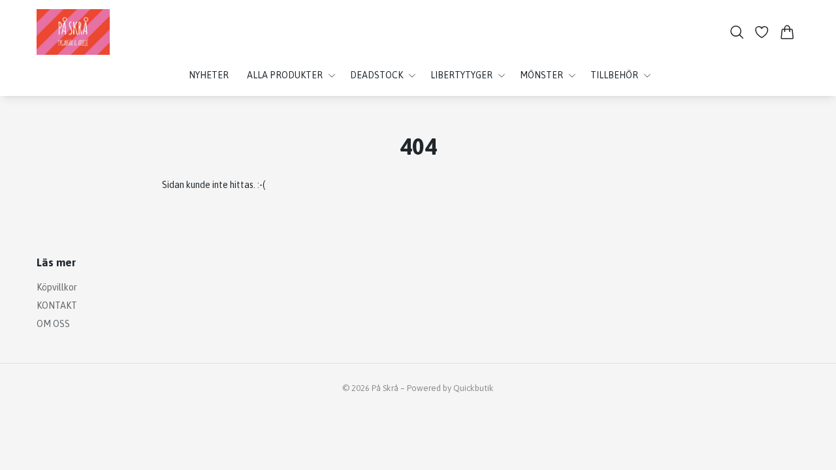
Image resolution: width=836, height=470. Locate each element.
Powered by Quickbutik (450, 388)
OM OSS (53, 324)
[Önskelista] (762, 32)
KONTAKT (57, 305)
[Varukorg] (787, 32)
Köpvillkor (57, 287)
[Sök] (737, 32)
